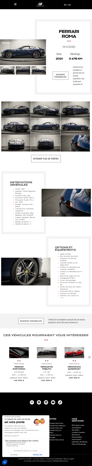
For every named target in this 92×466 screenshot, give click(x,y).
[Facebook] (39, 402)
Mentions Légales (69, 459)
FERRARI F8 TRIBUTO (47, 368)
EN (69, 5)
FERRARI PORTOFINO (19, 368)
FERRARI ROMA (69, 34)
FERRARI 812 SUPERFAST (74, 368)
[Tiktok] (60, 402)
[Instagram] (32, 402)
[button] (15, 4)
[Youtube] (53, 402)
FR (65, 5)
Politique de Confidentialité (54, 459)
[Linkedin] (46, 402)
